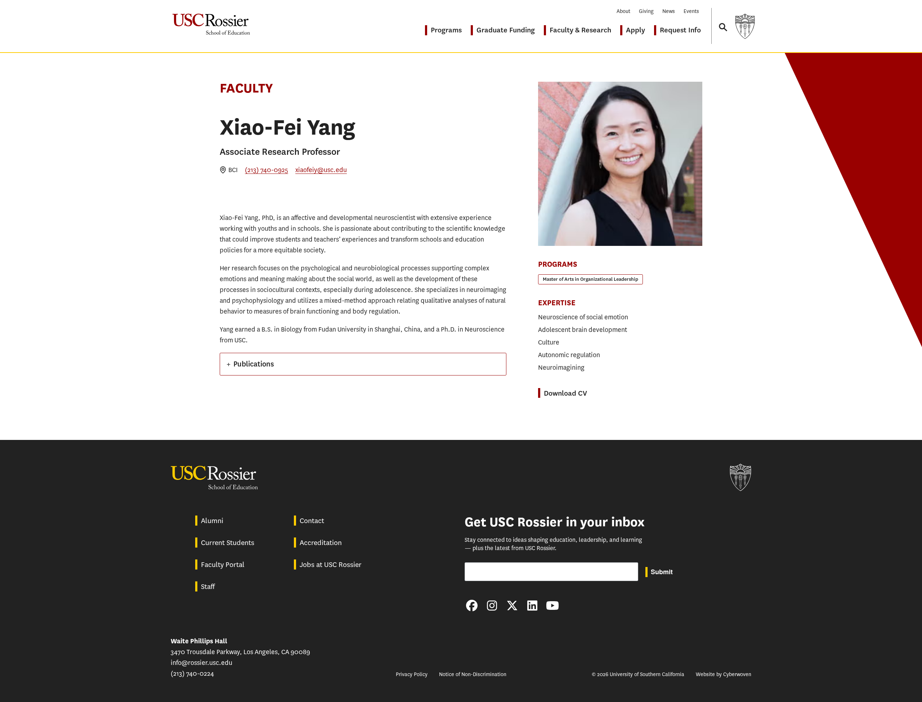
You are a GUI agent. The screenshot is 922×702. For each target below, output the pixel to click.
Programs (446, 30)
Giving (646, 11)
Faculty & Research (580, 30)
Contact (312, 521)
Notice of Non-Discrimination (472, 674)
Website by (723, 674)
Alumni (212, 521)
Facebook (472, 605)
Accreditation (321, 543)
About (623, 11)
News (668, 11)
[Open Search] (722, 20)
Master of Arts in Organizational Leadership (590, 279)
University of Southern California (745, 26)
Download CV (565, 393)
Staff (208, 586)
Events (691, 11)
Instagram (492, 605)
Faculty (246, 88)
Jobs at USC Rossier (331, 565)
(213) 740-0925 (266, 170)
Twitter (512, 605)
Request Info (680, 30)
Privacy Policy (412, 674)
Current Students (227, 543)
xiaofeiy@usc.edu (321, 170)
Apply (635, 30)
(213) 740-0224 (192, 673)
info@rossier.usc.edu (201, 662)
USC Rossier (211, 20)
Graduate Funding (505, 30)
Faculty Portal (223, 565)
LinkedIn (532, 605)
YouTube (552, 605)
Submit (662, 571)
